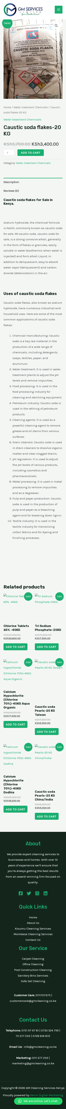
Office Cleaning (33, 964)
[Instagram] (37, 893)
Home (7, 107)
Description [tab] (11, 182)
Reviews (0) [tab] (11, 190)
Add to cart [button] (15, 646)
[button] (56, 25)
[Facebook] (20, 893)
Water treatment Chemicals (31, 107)
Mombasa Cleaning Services (33, 934)
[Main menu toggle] (58, 10)
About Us (33, 923)
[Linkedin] (45, 893)
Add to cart (30, 152)
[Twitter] (29, 893)
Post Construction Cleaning (33, 970)
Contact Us (33, 939)
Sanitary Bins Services (33, 975)
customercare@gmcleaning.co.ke (33, 1001)
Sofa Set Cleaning (33, 981)
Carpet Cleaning (33, 958)
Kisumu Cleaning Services (33, 928)
